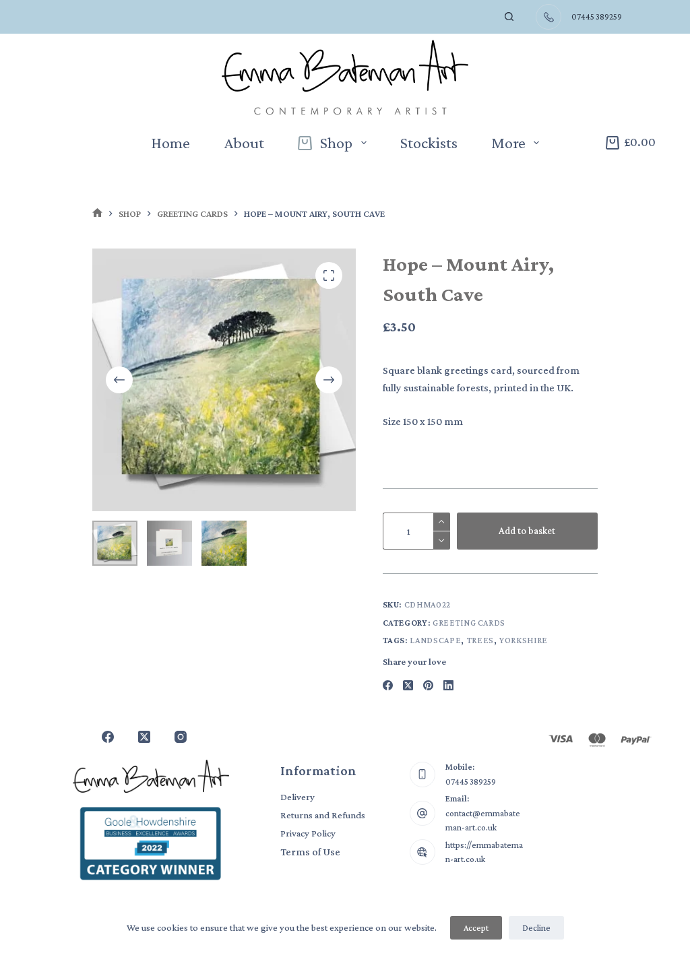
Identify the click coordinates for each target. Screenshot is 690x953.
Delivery (297, 796)
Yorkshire (523, 640)
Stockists (429, 142)
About (244, 142)
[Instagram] (181, 737)
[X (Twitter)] (408, 685)
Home (170, 142)
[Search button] (509, 16)
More (508, 142)
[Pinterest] (428, 685)
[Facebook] (388, 685)
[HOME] (97, 214)
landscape (435, 640)
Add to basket (527, 530)
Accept (476, 928)
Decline (536, 928)
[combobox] (478, 16)
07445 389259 (470, 782)
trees (480, 640)
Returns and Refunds (322, 815)
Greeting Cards (469, 623)
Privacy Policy (308, 833)
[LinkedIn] (448, 685)
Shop (336, 142)
